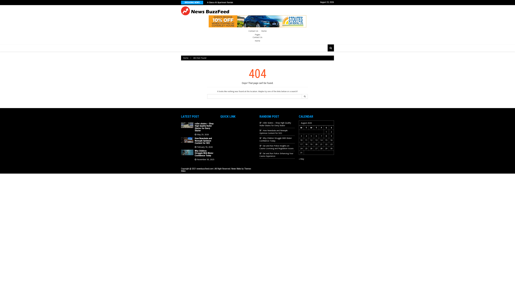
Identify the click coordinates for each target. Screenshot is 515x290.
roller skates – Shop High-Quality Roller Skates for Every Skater (204, 127)
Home (264, 31)
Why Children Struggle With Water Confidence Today (204, 153)
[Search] (305, 96)
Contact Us (253, 31)
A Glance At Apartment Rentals (220, 2)
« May (301, 159)
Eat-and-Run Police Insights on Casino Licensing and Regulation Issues (277, 147)
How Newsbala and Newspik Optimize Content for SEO (203, 140)
